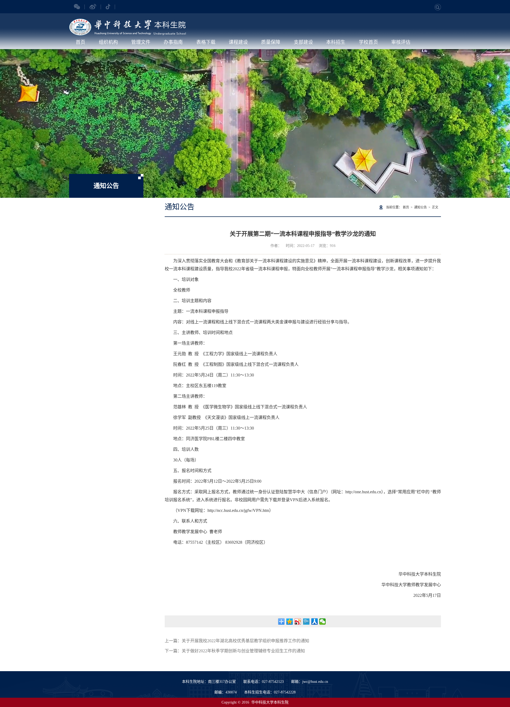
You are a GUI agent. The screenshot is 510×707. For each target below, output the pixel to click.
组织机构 (108, 42)
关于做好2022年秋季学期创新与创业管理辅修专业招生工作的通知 (243, 651)
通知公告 (420, 207)
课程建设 (238, 42)
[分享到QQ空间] (289, 621)
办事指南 (173, 42)
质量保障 (270, 42)
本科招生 (335, 42)
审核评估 (400, 42)
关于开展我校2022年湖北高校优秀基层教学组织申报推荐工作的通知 (245, 641)
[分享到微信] (322, 621)
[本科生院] (127, 21)
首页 (80, 42)
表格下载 (205, 42)
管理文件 (140, 42)
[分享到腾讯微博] (306, 621)
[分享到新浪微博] (298, 621)
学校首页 (368, 42)
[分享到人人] (314, 621)
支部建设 (303, 42)
